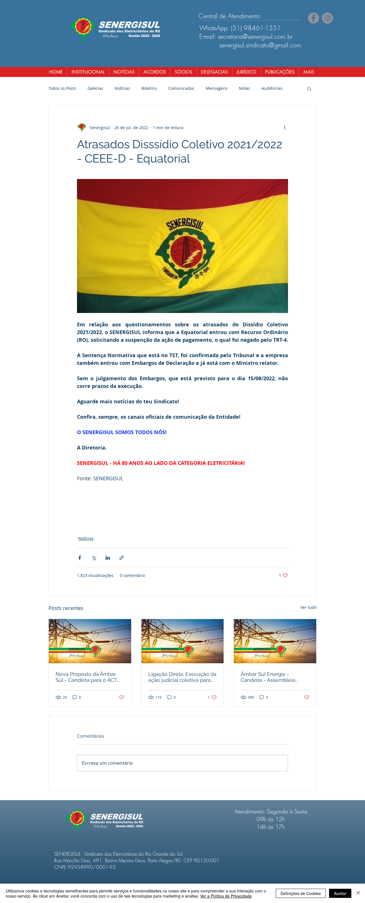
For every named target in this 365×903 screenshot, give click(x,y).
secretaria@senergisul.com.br (255, 36)
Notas (244, 88)
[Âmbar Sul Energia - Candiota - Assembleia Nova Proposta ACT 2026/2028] (275, 641)
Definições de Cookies (301, 893)
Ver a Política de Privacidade (226, 896)
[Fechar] (358, 893)
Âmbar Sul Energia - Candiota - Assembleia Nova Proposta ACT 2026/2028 (268, 677)
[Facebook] (313, 18)
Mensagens (217, 88)
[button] (309, 88)
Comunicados (181, 88)
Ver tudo (308, 607)
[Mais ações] (284, 127)
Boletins (149, 88)
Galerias (95, 88)
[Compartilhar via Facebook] (79, 557)
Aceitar (340, 893)
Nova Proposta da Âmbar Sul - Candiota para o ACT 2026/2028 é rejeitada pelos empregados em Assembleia (89, 677)
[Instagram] (327, 18)
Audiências (272, 88)
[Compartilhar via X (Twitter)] (93, 557)
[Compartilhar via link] (121, 557)
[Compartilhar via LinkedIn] (107, 557)
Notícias (122, 88)
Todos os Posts (62, 88)
